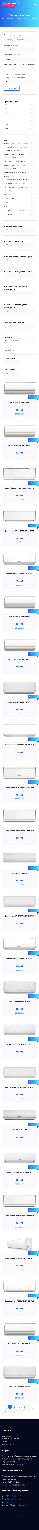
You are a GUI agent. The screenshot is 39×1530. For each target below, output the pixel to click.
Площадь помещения (13, 35)
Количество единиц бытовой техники (19, 65)
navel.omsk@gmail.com (13, 1499)
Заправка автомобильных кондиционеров (19, 1456)
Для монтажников (9, 1444)
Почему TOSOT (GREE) (10, 1482)
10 (19, 1412)
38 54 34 (6, 1496)
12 (29, 1412)
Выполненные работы (11, 1439)
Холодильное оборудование (13, 1485)
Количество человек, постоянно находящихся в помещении (17, 76)
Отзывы (5, 1442)
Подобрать (12, 88)
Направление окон (11, 55)
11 (24, 1412)
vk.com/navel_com (11, 1502)
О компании (6, 1436)
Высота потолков (11, 45)
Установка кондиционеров (12, 1465)
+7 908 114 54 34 (17, 1496)
